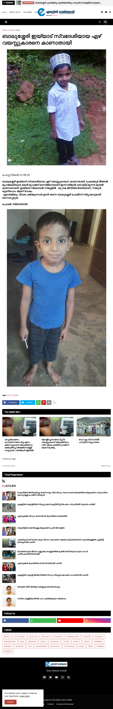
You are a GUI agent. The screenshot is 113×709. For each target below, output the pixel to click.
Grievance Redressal (65, 704)
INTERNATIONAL (10, 641)
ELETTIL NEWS (14, 30)
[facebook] (102, 12)
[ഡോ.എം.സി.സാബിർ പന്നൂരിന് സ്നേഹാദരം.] (94, 426)
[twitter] (50, 677)
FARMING (100, 646)
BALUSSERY (55, 646)
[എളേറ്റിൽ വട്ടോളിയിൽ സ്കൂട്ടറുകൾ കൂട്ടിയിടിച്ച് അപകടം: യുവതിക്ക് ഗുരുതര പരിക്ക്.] (9, 507)
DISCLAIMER (27, 12)
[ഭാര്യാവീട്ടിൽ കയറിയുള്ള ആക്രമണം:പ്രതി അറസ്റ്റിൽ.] (9, 531)
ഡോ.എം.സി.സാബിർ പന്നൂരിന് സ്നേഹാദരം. (89, 441)
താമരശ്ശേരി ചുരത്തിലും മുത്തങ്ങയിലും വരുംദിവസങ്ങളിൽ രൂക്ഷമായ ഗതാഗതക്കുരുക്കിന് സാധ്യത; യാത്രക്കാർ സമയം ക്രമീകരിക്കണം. (68, 2)
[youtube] (106, 12)
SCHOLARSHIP (69, 646)
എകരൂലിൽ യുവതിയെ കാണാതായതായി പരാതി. (39, 563)
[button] (105, 3)
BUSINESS (8, 651)
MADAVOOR (54, 641)
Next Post (105, 466)
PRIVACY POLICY (15, 12)
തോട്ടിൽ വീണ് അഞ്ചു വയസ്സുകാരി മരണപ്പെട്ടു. (38, 587)
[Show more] (54, 402)
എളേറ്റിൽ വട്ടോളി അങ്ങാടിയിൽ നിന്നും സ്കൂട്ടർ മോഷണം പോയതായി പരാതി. (53, 575)
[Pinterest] (43, 402)
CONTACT (38, 12)
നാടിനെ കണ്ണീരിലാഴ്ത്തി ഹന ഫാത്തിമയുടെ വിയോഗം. (41, 599)
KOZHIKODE (57, 637)
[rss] (110, 12)
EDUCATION (33, 637)
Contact (50, 704)
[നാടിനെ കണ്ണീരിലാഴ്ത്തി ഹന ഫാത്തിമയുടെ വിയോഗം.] (9, 602)
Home (4, 12)
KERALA (7, 637)
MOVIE (81, 646)
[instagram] (97, 620)
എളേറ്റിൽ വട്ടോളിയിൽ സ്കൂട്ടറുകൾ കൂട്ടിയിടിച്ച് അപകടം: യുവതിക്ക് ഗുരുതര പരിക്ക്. (56, 504)
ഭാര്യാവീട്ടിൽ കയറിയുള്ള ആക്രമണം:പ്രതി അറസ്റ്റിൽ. (41, 528)
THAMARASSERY (72, 637)
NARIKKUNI (32, 641)
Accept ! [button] (10, 702)
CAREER (66, 641)
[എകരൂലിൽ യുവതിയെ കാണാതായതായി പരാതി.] (9, 566)
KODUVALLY (99, 637)
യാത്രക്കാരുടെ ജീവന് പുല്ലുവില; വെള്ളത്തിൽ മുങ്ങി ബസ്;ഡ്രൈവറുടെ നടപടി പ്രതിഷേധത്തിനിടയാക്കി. (52, 552)
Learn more (25, 696)
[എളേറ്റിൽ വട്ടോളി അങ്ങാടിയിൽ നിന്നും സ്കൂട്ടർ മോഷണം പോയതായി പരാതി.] (9, 578)
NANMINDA (98, 641)
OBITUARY (45, 637)
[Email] (49, 402)
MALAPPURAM (41, 646)
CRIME (90, 646)
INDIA (22, 641)
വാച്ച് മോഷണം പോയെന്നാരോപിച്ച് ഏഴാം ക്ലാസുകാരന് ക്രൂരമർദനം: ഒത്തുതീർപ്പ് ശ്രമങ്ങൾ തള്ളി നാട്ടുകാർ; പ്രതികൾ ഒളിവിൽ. (19, 445)
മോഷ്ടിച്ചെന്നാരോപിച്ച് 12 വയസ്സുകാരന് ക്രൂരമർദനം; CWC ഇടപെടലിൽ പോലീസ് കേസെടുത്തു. (55, 443)
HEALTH (43, 641)
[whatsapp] (42, 620)
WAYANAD (7, 646)
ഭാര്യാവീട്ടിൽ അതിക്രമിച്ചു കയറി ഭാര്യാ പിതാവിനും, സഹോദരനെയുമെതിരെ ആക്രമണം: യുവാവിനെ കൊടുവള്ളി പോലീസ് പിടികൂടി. (62, 493)
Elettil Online (61, 700)
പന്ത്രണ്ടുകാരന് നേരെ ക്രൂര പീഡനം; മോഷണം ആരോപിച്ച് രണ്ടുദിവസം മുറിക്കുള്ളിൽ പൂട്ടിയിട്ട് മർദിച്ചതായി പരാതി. (60, 541)
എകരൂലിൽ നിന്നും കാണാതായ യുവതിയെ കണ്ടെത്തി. (42, 516)
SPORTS (87, 641)
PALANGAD (19, 646)
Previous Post (9, 466)
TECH (30, 646)
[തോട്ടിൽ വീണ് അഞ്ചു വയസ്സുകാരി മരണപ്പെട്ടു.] (9, 590)
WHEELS (76, 641)
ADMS (69, 700)
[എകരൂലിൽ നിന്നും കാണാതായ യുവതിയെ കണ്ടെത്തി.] (9, 519)
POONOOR (87, 637)
